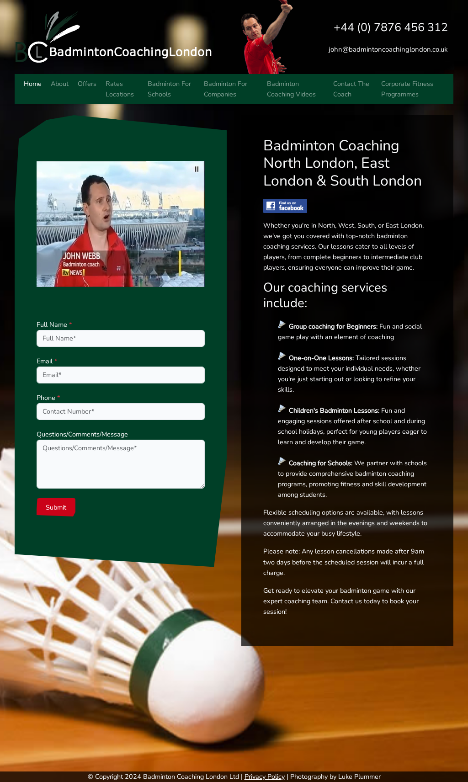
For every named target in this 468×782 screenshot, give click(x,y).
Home (33, 83)
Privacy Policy (265, 776)
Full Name (54, 324)
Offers (87, 83)
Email (47, 361)
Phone (48, 397)
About (60, 83)
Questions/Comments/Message (82, 434)
